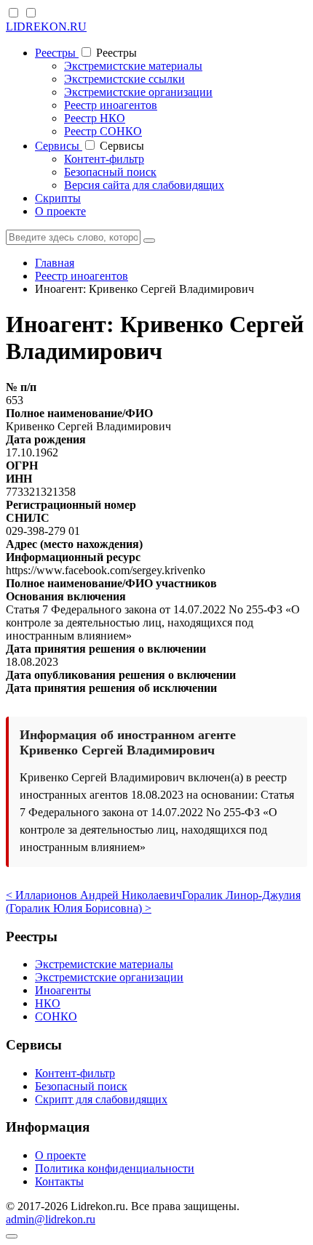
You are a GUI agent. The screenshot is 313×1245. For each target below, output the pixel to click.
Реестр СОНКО (103, 131)
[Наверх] (11, 1236)
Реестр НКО (94, 118)
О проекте (60, 211)
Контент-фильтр (104, 159)
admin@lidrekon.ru (50, 1219)
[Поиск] (149, 240)
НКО (47, 1003)
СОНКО (56, 1016)
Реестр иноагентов (110, 105)
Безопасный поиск (110, 172)
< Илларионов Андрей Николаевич (94, 895)
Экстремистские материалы (133, 66)
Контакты (59, 1181)
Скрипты (58, 198)
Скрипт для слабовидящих (101, 1099)
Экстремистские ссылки (124, 79)
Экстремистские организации (138, 92)
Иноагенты (63, 990)
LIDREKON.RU (46, 26)
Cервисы (58, 146)
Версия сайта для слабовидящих (144, 185)
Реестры (57, 53)
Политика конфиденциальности (114, 1168)
